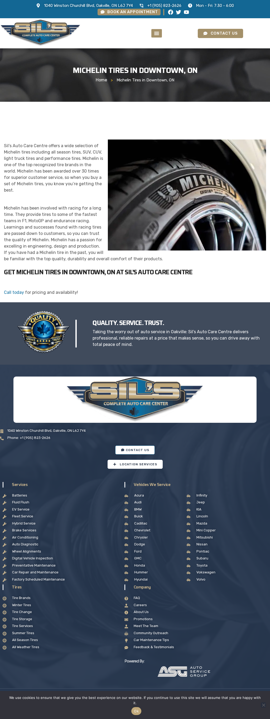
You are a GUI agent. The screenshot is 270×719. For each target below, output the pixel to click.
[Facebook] (170, 12)
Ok (136, 711)
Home (101, 79)
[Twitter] (178, 12)
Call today (14, 292)
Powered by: (134, 661)
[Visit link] (184, 672)
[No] (263, 705)
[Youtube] (186, 12)
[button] (156, 33)
